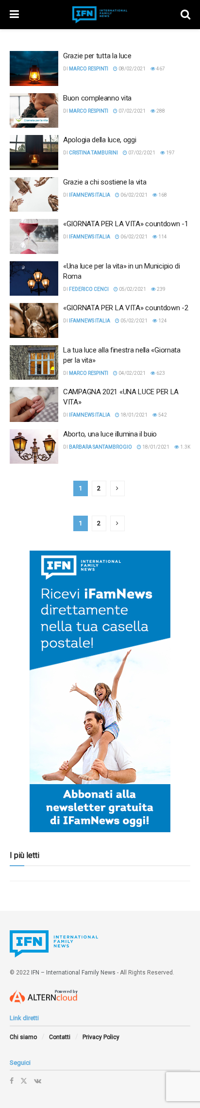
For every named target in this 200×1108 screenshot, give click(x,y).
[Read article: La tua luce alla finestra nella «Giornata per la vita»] (34, 362)
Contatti (59, 1037)
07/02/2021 (131, 111)
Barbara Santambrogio (100, 447)
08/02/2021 (131, 68)
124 (162, 320)
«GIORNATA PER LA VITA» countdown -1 (125, 223)
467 (160, 68)
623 (160, 373)
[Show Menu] (14, 14)
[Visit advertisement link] (100, 691)
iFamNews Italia (89, 195)
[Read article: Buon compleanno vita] (34, 110)
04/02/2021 (131, 373)
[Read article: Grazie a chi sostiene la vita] (34, 194)
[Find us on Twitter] (23, 1080)
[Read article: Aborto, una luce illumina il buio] (34, 446)
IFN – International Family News (73, 972)
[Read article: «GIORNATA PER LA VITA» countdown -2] (34, 320)
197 (170, 152)
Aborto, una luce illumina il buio (110, 434)
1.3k (184, 447)
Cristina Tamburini (93, 152)
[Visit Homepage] (100, 14)
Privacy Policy (101, 1037)
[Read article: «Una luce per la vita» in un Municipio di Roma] (34, 278)
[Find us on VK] (37, 1080)
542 (162, 415)
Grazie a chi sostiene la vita (104, 182)
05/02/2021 (132, 289)
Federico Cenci (89, 289)
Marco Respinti (88, 68)
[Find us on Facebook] (12, 1080)
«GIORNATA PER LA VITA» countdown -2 (125, 307)
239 (161, 289)
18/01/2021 (133, 415)
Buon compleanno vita (97, 98)
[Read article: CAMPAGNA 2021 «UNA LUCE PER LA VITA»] (34, 404)
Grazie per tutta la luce (97, 55)
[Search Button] (185, 14)
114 (162, 236)
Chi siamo (23, 1037)
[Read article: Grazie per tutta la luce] (34, 68)
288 (160, 111)
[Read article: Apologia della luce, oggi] (34, 152)
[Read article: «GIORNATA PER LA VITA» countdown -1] (34, 236)
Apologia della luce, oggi (99, 139)
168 (162, 195)
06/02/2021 (133, 195)
